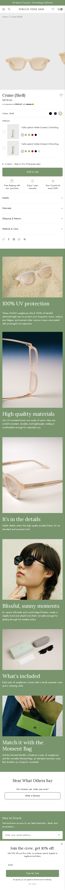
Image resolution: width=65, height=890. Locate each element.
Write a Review (36, 796)
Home (5, 16)
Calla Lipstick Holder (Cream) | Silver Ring (40, 143)
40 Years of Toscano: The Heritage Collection (32, 2)
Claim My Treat (32, 873)
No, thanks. (32, 884)
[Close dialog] (62, 844)
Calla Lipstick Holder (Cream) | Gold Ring (39, 127)
